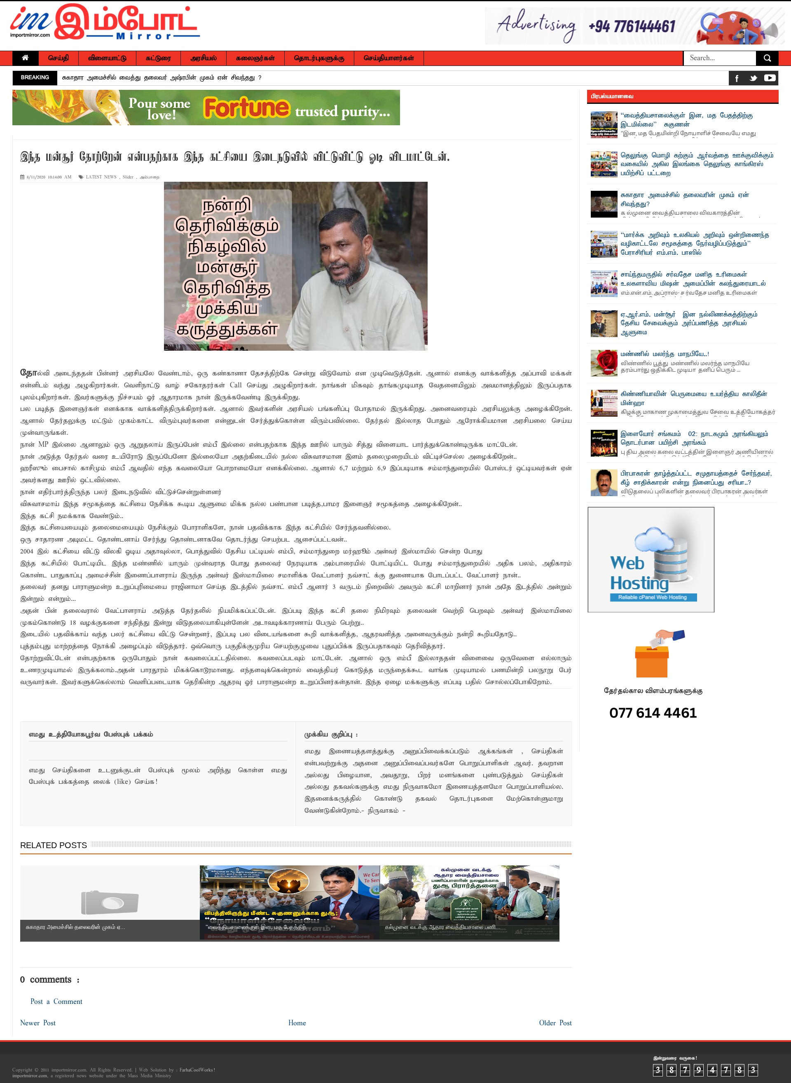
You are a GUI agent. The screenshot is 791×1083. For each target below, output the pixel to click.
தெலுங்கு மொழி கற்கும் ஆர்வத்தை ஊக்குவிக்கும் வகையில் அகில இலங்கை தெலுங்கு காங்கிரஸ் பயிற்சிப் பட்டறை (697, 165)
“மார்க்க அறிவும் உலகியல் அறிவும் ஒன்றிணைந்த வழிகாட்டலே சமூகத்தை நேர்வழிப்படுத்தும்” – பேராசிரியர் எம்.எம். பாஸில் (695, 244)
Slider (128, 177)
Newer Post (38, 1023)
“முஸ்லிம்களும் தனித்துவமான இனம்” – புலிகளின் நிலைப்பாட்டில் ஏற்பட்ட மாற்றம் (175, 82)
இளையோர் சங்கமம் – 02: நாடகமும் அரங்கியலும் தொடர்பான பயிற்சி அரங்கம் (694, 439)
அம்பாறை (149, 177)
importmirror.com (29, 1076)
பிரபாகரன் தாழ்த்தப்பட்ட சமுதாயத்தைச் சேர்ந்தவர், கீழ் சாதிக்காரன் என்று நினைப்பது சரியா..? (696, 478)
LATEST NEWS (101, 177)
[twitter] (753, 80)
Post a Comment (56, 1002)
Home (297, 1023)
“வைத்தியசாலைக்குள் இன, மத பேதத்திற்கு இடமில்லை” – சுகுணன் (687, 120)
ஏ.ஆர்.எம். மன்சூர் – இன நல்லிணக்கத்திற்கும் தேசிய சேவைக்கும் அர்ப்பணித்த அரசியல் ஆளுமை (689, 324)
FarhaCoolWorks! (197, 1070)
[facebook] (737, 80)
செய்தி (58, 58)
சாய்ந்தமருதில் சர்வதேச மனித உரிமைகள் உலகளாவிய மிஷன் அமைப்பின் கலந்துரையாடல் (693, 279)
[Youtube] (770, 80)
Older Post (555, 1023)
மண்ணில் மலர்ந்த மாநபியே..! (665, 354)
